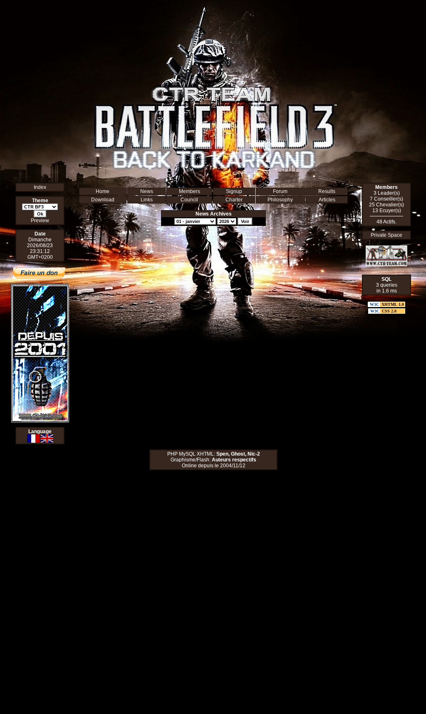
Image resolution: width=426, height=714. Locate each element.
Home (102, 191)
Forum (280, 191)
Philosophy (280, 200)
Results (326, 191)
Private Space (386, 235)
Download (102, 200)
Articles (327, 200)
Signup (234, 191)
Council (189, 200)
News (146, 191)
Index (40, 187)
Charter (234, 200)
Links (147, 200)
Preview (40, 220)
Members (189, 191)
